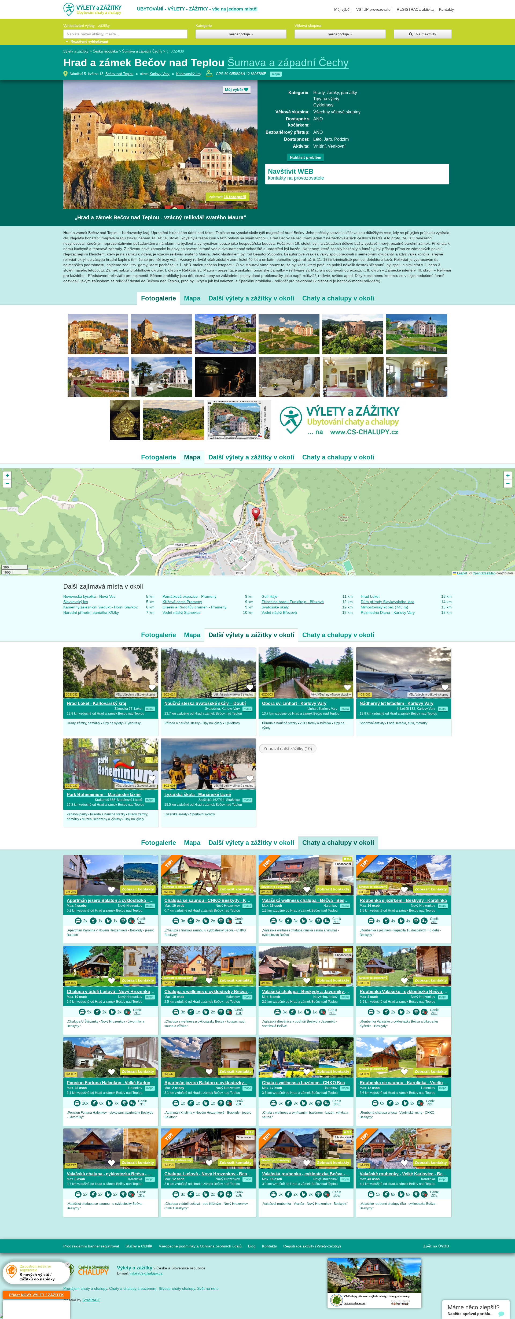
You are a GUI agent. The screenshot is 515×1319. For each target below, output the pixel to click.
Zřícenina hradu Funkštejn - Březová (293, 602)
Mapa (192, 298)
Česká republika (105, 51)
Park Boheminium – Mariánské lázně (104, 794)
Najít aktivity (424, 34)
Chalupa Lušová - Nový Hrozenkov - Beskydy (210, 1174)
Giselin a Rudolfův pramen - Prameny (194, 607)
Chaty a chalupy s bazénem (132, 1288)
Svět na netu (208, 1288)
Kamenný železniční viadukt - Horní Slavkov (100, 607)
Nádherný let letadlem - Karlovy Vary (396, 703)
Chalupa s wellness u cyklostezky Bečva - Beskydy (216, 991)
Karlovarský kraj (188, 74)
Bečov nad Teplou (119, 74)
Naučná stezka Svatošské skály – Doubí (205, 703)
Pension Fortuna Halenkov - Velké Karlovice (111, 1082)
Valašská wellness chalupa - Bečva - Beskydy (308, 900)
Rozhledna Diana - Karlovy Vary (388, 612)
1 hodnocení (343, 863)
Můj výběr (342, 9)
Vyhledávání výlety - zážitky (86, 25)
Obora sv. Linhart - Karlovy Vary (294, 703)
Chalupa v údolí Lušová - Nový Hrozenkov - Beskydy (120, 991)
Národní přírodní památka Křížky (91, 612)
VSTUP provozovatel (373, 9)
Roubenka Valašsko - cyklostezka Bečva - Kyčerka (411, 991)
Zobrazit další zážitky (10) (287, 748)
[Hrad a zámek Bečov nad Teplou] (98, 334)
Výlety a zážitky (76, 51)
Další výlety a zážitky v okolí (251, 298)
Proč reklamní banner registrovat (91, 1246)
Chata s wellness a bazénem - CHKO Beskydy (308, 1082)
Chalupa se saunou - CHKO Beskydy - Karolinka (213, 900)
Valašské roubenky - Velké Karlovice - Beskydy (407, 1174)
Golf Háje (269, 596)
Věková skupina (308, 25)
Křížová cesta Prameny (182, 602)
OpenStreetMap (484, 573)
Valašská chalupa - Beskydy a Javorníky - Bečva (311, 991)
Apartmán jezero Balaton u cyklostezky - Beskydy (214, 1082)
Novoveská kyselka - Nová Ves (89, 596)
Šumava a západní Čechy (142, 51)
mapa (276, 74)
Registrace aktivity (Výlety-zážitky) (312, 1246)
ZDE (141, 922)
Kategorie (204, 25)
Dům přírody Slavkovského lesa (387, 602)
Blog (252, 1246)
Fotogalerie (158, 298)
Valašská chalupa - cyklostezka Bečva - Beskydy (116, 1174)
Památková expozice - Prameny (189, 596)
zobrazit (227, 197)
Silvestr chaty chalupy (177, 1288)
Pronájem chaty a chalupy (85, 1288)
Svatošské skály (275, 607)
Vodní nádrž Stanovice (182, 612)
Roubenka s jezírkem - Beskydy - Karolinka (403, 900)
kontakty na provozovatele (296, 174)
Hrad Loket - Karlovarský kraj (96, 703)
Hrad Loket (370, 596)
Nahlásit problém (305, 157)
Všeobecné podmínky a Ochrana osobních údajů (200, 1246)
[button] (257, 514)
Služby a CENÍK (139, 1246)
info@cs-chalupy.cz (146, 1273)
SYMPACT (91, 1300)
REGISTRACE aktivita (415, 9)
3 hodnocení (245, 1137)
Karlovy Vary (160, 74)
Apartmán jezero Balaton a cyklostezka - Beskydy (117, 900)
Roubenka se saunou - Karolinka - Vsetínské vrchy (411, 1082)
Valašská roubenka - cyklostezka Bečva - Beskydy (313, 1174)
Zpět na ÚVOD (436, 1246)
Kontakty (446, 9)
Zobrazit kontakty (138, 889)
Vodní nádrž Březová (279, 612)
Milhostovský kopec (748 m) (384, 607)
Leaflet (461, 573)
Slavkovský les (75, 602)
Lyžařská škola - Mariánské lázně (197, 794)
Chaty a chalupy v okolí (338, 298)
